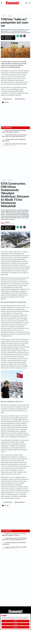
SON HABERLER (7, 127)
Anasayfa (4, 180)
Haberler (9, 180)
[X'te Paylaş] (24, 36)
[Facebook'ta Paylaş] (21, 36)
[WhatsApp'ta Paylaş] (17, 36)
